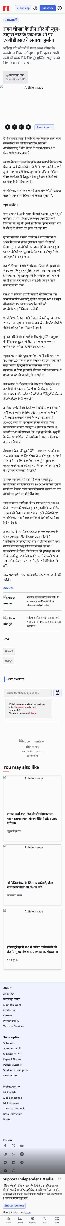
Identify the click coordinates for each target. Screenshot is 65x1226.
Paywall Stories (12, 1059)
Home (8, 1220)
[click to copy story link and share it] (28, 127)
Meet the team (12, 1004)
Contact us (9, 1010)
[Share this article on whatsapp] (21, 127)
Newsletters (10, 1075)
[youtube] (22, 1146)
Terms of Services (13, 1026)
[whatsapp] (13, 1171)
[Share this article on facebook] (7, 127)
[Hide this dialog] (60, 1178)
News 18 (9, 651)
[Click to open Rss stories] (13, 1154)
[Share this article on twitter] (14, 127)
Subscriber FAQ (12, 1054)
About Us (8, 994)
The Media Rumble (14, 1108)
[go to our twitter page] (13, 1146)
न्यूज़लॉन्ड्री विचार (11, 999)
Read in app (44, 127)
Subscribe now (14, 1205)
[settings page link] (35, 8)
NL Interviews (11, 1103)
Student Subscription (16, 1070)
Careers (7, 1015)
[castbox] (5, 1171)
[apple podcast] (22, 1154)
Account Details (12, 1048)
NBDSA (8, 661)
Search (45, 1222)
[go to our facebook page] (5, 1146)
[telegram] (5, 1163)
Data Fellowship (12, 1114)
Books (6, 1119)
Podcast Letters (12, 1064)
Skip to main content (19, 24)
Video (20, 1220)
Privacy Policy (11, 1021)
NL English (9, 1092)
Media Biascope (12, 1098)
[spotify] (22, 1163)
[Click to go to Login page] (60, 8)
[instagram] (5, 1154)
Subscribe (48, 8)
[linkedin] (13, 1163)
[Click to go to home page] (6, 8)
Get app (25, 8)
